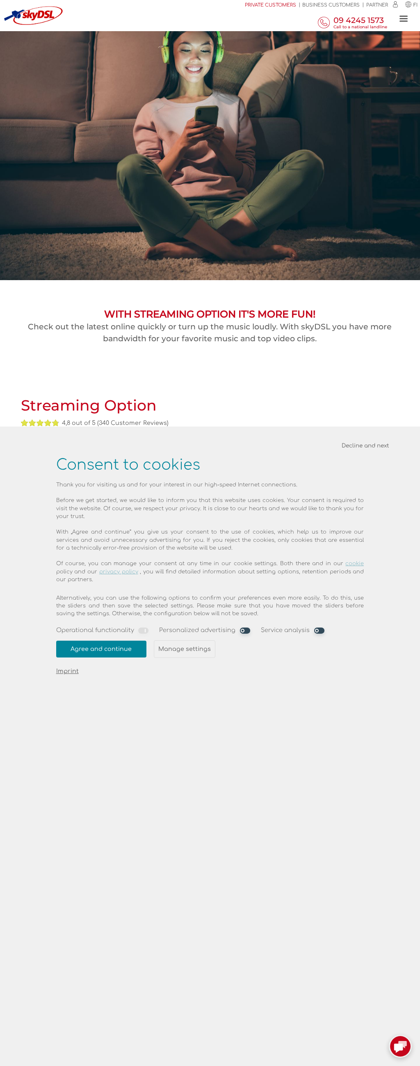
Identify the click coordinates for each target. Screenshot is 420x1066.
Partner (377, 5)
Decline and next (365, 446)
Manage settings (184, 649)
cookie (354, 563)
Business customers (331, 5)
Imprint (67, 671)
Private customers (270, 5)
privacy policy (118, 572)
